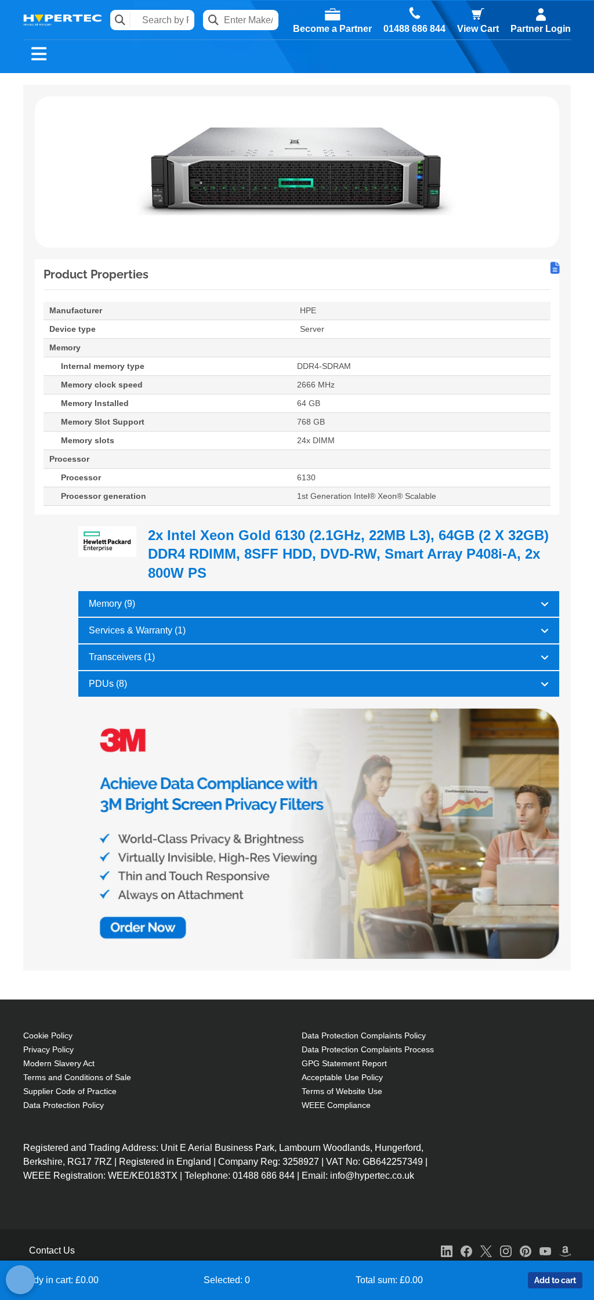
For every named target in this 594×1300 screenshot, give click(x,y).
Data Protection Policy (63, 1105)
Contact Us (52, 1250)
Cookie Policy (48, 1035)
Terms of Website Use (342, 1091)
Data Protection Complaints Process (368, 1049)
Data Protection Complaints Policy (364, 1035)
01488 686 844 (414, 29)
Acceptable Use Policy (342, 1077)
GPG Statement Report (344, 1063)
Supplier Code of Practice (70, 1091)
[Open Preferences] (20, 1279)
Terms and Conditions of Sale (77, 1077)
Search (120, 20)
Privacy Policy (48, 1049)
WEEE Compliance (336, 1105)
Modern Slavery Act (59, 1063)
